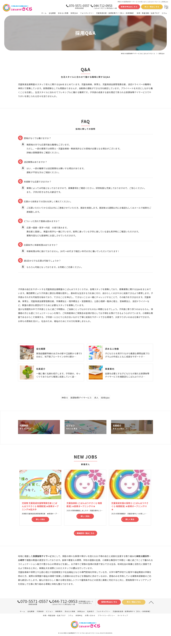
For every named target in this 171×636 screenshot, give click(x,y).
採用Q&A (105, 397)
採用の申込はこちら (129, 6)
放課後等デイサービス (81, 397)
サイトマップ (122, 615)
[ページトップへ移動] (151, 602)
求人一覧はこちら (151, 6)
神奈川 (65, 397)
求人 (96, 397)
